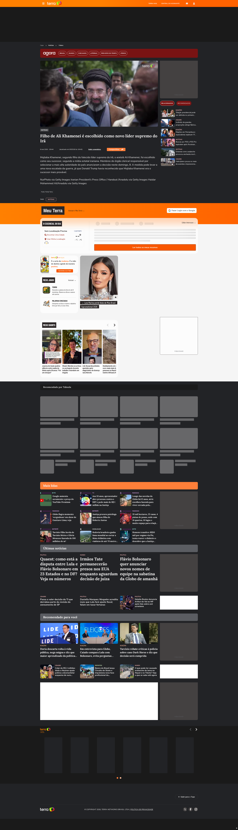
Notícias (51, 45)
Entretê (95, 511)
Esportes (98, 665)
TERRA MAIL (152, 3)
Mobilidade (96, 529)
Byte (54, 493)
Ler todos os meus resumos (145, 247)
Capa (42, 45)
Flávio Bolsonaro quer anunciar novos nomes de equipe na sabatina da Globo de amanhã (139, 569)
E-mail (187, 3)
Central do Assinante (170, 3)
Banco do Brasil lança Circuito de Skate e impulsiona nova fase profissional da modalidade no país (105, 672)
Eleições (179, 110)
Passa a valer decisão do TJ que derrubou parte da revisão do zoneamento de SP (56, 602)
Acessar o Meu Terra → (76, 210)
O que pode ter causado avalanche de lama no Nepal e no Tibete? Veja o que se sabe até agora (146, 672)
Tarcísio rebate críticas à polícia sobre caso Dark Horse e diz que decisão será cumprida (139, 652)
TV (93, 493)
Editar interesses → (189, 222)
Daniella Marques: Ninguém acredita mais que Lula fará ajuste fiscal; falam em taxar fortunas (99, 602)
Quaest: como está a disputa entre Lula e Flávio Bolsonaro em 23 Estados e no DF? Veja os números (59, 569)
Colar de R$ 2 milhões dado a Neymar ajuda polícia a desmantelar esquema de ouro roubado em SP (65, 672)
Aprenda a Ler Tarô (64, 271)
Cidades (179, 120)
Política (43, 555)
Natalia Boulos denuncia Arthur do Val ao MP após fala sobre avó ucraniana (146, 603)
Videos (61, 45)
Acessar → (72, 280)
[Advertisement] (179, 603)
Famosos (135, 493)
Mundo (82, 555)
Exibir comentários (94, 149)
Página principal (54, 3)
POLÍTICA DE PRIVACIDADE (142, 809)
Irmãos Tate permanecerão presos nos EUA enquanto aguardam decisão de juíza (99, 569)
